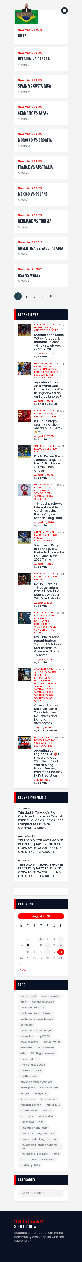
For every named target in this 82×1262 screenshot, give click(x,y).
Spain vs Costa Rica (34, 86)
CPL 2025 (44, 1036)
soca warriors (29, 1110)
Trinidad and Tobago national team (38, 1146)
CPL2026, (48, 327)
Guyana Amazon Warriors (36, 1082)
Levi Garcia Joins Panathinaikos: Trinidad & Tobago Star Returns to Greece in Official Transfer (48, 646)
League (24, 1093)
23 (60, 951)
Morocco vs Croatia (35, 140)
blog (23, 1002)
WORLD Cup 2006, (43, 689)
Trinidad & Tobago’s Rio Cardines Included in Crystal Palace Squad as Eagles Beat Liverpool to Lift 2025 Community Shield (40, 820)
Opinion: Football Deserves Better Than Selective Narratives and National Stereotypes (46, 714)
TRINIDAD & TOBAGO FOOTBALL (37, 1133)
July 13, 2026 (42, 780)
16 (60, 945)
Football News (29, 1076)
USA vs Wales (29, 275)
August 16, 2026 (44, 475)
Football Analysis (31, 1070)
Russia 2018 (53, 1105)
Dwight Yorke (52, 1042)
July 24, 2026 (42, 727)
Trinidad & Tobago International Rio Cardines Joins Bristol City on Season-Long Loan (48, 511)
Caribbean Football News (36, 1013)
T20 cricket (51, 330)
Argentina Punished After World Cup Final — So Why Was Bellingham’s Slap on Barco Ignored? (49, 389)
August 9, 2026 (43, 603)
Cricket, (39, 330)
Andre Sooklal (47, 404)
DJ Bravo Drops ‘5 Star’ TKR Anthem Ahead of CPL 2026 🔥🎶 (48, 426)
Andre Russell (28, 996)
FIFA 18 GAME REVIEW (43, 1053)
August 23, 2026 (44, 353)
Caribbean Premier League (36, 1019)
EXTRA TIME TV (46, 1047)
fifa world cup (29, 1059)
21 (48, 951)
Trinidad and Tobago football (38, 1139)
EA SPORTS (26, 1047)
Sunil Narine (46, 1116)
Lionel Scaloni (48, 1099)
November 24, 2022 (30, 30)
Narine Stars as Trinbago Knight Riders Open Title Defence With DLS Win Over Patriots (47, 591)
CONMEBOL (26, 1036)
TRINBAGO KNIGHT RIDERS (33, 1127)
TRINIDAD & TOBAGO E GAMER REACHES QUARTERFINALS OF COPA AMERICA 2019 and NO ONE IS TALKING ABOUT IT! (40, 846)
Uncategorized (43, 540)
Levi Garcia (41, 1093)
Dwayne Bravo (29, 1042)
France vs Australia (35, 167)
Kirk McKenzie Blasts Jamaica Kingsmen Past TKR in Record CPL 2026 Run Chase (49, 464)
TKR (41, 1122)
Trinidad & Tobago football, (44, 492)
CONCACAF (26, 1025)
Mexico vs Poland (33, 194)
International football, (42, 623)
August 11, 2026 (43, 564)
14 (48, 945)
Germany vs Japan (33, 113)
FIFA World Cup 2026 (32, 1065)
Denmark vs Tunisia (34, 221)
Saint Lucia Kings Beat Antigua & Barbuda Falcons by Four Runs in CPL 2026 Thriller (49, 553)
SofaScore (26, 1116)
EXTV (23, 1053)
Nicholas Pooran (30, 1105)
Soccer (47, 1110)
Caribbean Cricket (43, 1002)
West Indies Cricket (43, 1159)
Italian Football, (43, 682)
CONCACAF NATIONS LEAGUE (36, 1030)
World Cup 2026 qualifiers (43, 376)
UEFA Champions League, (45, 625)
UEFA (23, 1159)
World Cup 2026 (30, 1165)
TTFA (56, 1154)
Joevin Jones (27, 1087)
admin (42, 356)
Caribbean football (32, 1007)
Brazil (23, 36)
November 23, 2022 (30, 53)
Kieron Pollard (49, 1087)
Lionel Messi (27, 1099)
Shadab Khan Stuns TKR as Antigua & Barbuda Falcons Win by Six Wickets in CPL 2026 (49, 342)
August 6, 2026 (43, 659)
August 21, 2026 (44, 401)
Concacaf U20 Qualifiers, (45, 617)
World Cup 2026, (43, 694)
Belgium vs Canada (34, 59)
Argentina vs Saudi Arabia (40, 248)
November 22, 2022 (30, 161)
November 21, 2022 (30, 269)
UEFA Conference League (44, 631)
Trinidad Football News (34, 1154)
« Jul (23, 970)
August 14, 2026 (44, 522)
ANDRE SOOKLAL (50, 996)
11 (28, 945)
